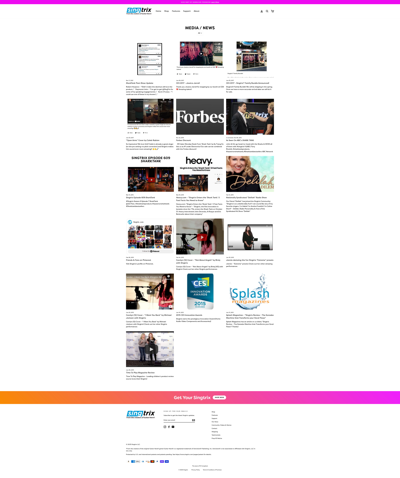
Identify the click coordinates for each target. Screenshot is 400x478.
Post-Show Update (139, 83)
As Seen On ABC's (240, 140)
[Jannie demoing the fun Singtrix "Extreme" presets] (250, 236)
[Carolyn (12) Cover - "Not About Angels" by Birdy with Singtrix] (200, 236)
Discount (183, 140)
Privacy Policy (195, 470)
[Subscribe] (193, 420)
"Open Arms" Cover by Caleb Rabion (142, 140)
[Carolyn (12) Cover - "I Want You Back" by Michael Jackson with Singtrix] (150, 291)
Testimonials (216, 435)
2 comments (230, 138)
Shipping (215, 432)
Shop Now (219, 397)
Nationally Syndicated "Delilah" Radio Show (246, 197)
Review (140, 372)
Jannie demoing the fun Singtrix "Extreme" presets (249, 260)
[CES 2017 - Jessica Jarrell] (200, 59)
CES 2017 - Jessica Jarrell (188, 83)
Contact (214, 428)
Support (187, 11)
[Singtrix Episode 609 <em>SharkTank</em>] (150, 174)
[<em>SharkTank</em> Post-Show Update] (150, 59)
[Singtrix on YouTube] (173, 427)
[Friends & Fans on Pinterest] (150, 236)
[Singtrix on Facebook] (169, 427)
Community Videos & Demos (221, 425)
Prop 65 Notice (217, 438)
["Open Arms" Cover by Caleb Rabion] (150, 117)
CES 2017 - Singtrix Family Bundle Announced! (247, 83)
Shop (166, 11)
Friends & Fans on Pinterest (138, 260)
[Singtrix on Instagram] (165, 427)
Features (176, 11)
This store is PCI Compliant (200, 466)
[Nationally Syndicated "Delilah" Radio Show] (250, 174)
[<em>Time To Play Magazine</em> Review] (150, 349)
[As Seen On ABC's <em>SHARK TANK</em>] (250, 117)
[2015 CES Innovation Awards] (200, 291)
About (196, 11)
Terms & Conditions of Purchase (212, 470)
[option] (200, 2)
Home (158, 11)
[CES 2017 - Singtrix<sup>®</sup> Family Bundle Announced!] (250, 59)
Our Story (215, 422)
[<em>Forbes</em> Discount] (200, 117)
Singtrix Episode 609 (140, 197)
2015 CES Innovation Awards (189, 315)
